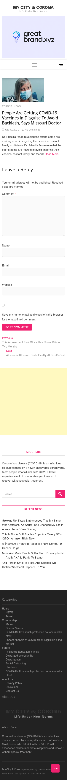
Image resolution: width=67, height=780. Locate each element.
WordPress (7, 773)
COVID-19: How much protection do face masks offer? (34, 634)
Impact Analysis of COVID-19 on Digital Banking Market (34, 642)
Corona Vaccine (15, 628)
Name (5, 245)
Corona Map (9, 620)
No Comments (32, 129)
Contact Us (12, 691)
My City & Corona (12, 769)
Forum (6, 647)
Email (5, 265)
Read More (51, 154)
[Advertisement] (33, 401)
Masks (9, 624)
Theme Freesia (45, 769)
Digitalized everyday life (20, 655)
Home (5, 608)
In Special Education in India (22, 651)
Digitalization (13, 659)
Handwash (12, 667)
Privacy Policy (14, 683)
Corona (7, 106)
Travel (9, 616)
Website (7, 284)
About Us (7, 679)
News (17, 106)
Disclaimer (12, 687)
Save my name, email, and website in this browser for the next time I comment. (32, 316)
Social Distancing (16, 663)
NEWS (9, 612)
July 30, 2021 (11, 129)
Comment (9, 194)
